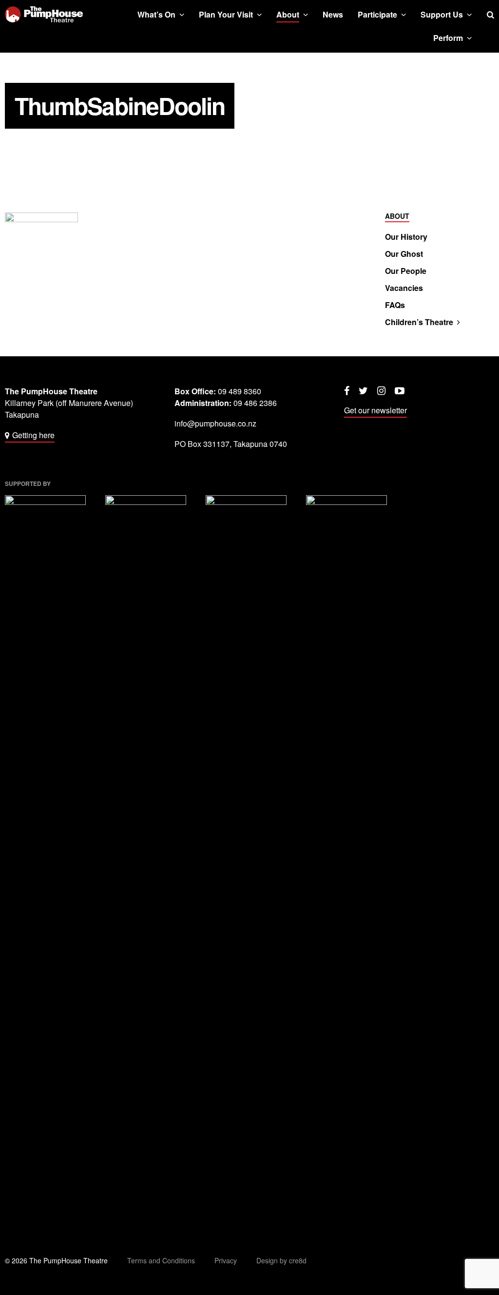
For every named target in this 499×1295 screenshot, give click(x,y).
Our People (405, 271)
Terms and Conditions (161, 1260)
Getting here (33, 435)
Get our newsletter (375, 410)
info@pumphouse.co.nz (215, 423)
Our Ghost (404, 254)
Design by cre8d (281, 1260)
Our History (406, 237)
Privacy (225, 1260)
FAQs (395, 305)
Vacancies (404, 288)
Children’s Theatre (419, 322)
